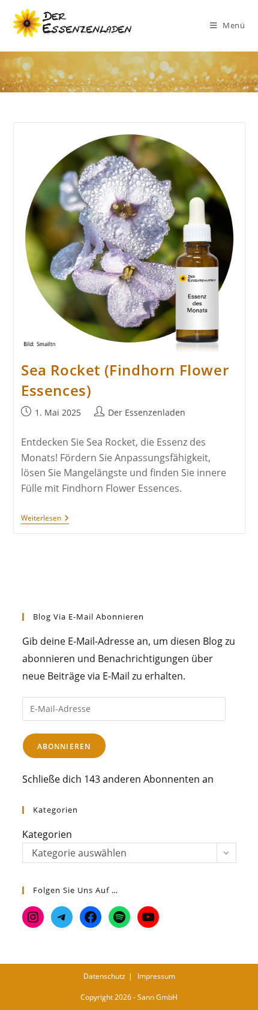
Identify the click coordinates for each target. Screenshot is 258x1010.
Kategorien (47, 834)
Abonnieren (64, 746)
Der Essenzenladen (146, 412)
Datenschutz (104, 976)
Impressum (156, 976)
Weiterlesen (45, 519)
